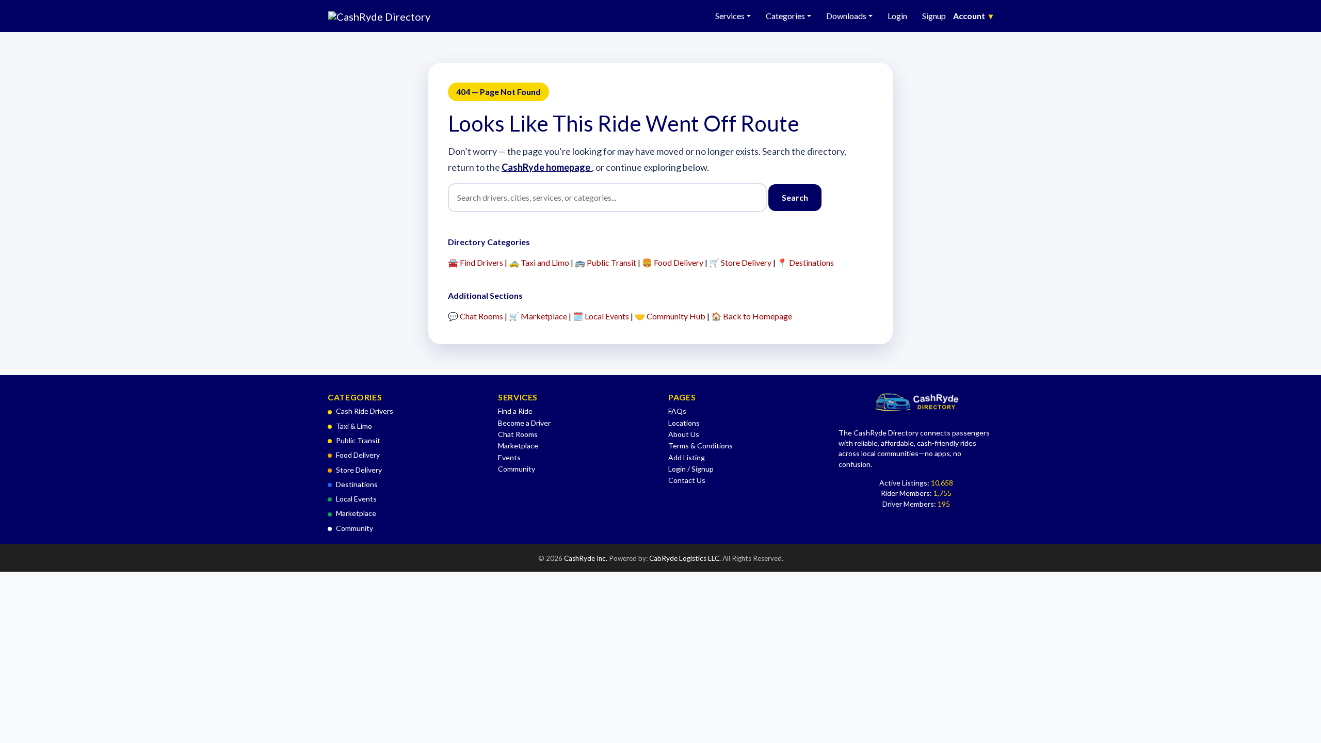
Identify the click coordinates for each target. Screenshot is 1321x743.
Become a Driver (524, 422)
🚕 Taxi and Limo (539, 262)
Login (897, 16)
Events (509, 457)
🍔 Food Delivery (672, 262)
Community (354, 528)
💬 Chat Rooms (475, 316)
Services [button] (730, 16)
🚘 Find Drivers (475, 262)
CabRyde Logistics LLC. (685, 558)
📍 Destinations (805, 262)
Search (795, 197)
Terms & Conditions (700, 445)
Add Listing (686, 457)
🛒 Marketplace (538, 316)
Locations (684, 422)
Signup (934, 16)
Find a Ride (515, 411)
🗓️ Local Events (601, 316)
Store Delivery (359, 469)
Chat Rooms (518, 434)
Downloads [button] (846, 16)
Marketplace (356, 513)
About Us (683, 434)
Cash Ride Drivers (364, 411)
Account (973, 16)
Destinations (357, 484)
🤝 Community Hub (670, 316)
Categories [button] (785, 16)
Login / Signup (691, 468)
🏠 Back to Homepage (751, 316)
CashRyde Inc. (586, 558)
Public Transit (358, 440)
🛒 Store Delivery (740, 262)
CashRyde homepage (547, 167)
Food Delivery (358, 454)
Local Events (356, 498)
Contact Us (686, 480)
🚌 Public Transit (605, 262)
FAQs (677, 411)
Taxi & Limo (354, 426)
